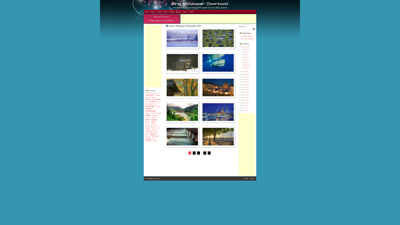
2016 (246, 95)
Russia (154, 130)
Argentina (155, 93)
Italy (147, 119)
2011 (245, 108)
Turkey (153, 138)
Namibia (153, 124)
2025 (246, 71)
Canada (156, 99)
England (149, 106)
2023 (246, 77)
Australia (149, 94)
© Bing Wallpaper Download (152, 178)
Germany (150, 110)
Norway (153, 128)
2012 (245, 105)
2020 (246, 84)
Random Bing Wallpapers (247, 39)
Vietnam (155, 140)
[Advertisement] (218, 19)
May (245, 57)
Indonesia (155, 115)
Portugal (147, 130)
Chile (146, 102)
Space (185, 12)
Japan (154, 119)
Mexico (153, 122)
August (246, 49)
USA (148, 140)
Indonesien (148, 117)
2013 (245, 103)
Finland (158, 106)
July (245, 52)
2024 (246, 74)
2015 (246, 97)
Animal (159, 12)
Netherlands (149, 126)
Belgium (147, 97)
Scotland (148, 131)
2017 (246, 92)
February (246, 65)
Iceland (158, 113)
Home (147, 12)
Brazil (148, 99)
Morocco (147, 124)
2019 (246, 87)
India (148, 115)
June (245, 54)
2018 (246, 90)
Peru (159, 128)
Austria (157, 95)
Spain (153, 133)
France (149, 108)
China (153, 101)
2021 (246, 82)
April (245, 60)
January (246, 67)
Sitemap (246, 178)
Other (191, 12)
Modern (178, 12)
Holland (153, 113)
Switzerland (155, 136)
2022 (246, 79)
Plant (165, 12)
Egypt (156, 104)
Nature (153, 12)
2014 (246, 100)
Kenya (147, 122)
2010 (245, 110)
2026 (246, 47)
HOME (252, 178)
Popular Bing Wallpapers (247, 36)
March (246, 62)
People (171, 12)
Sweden (147, 136)
